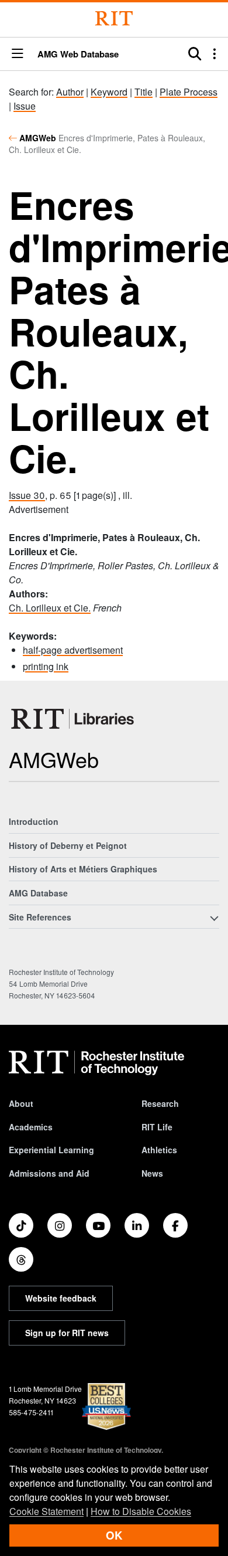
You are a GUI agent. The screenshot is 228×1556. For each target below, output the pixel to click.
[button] (17, 54)
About (21, 1103)
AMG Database (38, 893)
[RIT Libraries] (74, 718)
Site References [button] (40, 917)
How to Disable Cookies (141, 1511)
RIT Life (156, 1127)
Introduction (33, 821)
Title (143, 91)
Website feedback (60, 1298)
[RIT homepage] (96, 1063)
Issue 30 (27, 495)
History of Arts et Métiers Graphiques (83, 869)
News (152, 1173)
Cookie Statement (46, 1511)
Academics (31, 1127)
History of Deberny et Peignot (68, 845)
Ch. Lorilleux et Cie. (50, 607)
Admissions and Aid (49, 1173)
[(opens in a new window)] (21, 1225)
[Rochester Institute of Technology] (114, 18)
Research (160, 1103)
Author (70, 91)
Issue (24, 106)
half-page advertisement (73, 650)
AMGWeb (37, 138)
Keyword (109, 91)
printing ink (45, 666)
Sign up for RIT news (67, 1332)
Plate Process (188, 91)
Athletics (159, 1150)
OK (114, 1535)
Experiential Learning (51, 1150)
